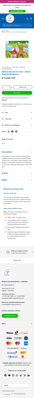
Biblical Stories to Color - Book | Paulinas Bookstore (14, 32)
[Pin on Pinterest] (16, 131)
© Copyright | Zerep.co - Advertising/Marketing (13, 393)
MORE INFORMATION (17, 11)
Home (3, 30)
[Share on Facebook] (12, 131)
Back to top (17, 260)
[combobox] (17, 25)
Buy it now (17, 93)
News (7, 30)
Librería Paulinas (6, 67)
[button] (31, 18)
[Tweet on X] (8, 131)
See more (23, 1)
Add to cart (22, 87)
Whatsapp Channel (10, 316)
